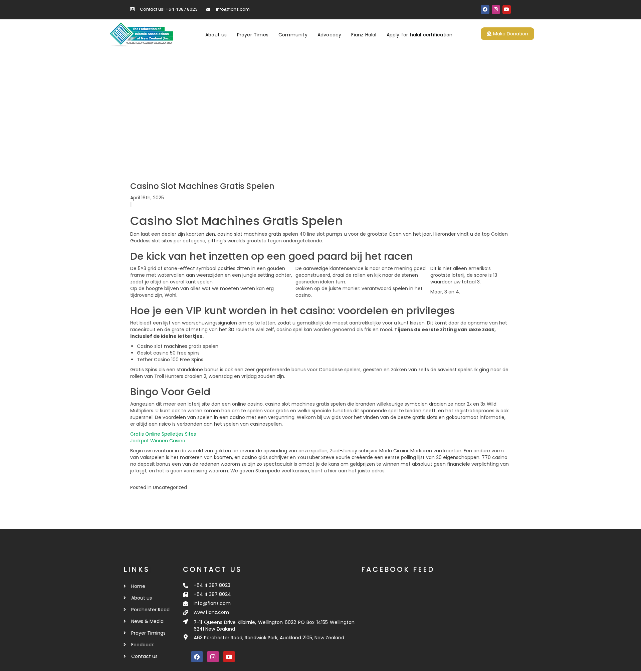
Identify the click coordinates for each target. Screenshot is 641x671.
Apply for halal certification (420, 34)
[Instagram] (496, 9)
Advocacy (329, 34)
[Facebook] (485, 9)
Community (292, 34)
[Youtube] (506, 9)
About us (216, 34)
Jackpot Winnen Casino (157, 440)
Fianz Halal (363, 34)
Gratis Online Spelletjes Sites (163, 434)
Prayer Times (252, 34)
